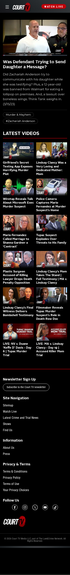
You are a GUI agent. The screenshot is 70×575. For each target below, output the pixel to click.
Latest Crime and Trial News (20, 418)
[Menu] (6, 6)
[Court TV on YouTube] (45, 507)
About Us (8, 448)
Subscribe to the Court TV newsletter (26, 387)
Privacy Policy (11, 477)
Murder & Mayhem (18, 114)
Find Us (7, 430)
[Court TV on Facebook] (15, 507)
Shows (7, 424)
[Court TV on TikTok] (55, 507)
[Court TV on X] (35, 507)
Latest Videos (21, 133)
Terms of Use (11, 484)
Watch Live (53, 6)
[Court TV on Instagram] (25, 507)
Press (6, 454)
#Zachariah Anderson (20, 121)
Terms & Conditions (15, 471)
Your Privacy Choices (16, 490)
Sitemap (8, 405)
